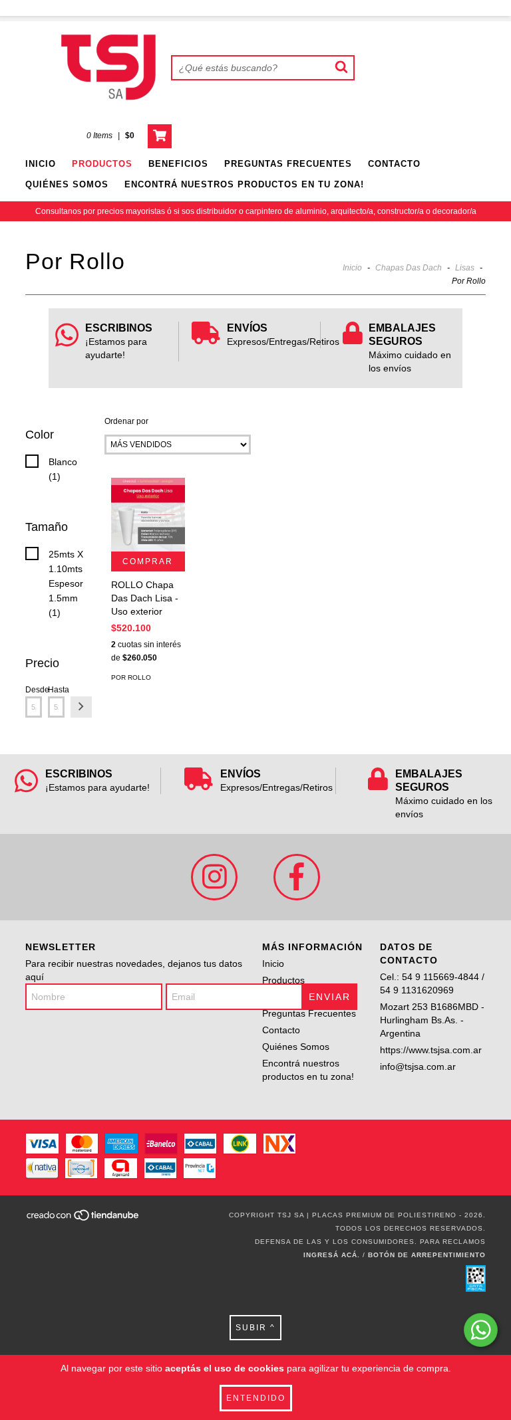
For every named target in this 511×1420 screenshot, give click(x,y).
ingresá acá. (331, 1255)
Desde (33, 689)
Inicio (40, 164)
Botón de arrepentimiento (427, 1255)
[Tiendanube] (83, 1219)
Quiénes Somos (66, 184)
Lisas (464, 267)
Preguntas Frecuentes (288, 164)
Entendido (255, 1398)
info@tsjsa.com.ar (418, 1066)
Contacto (394, 164)
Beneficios (178, 164)
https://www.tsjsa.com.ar (431, 1050)
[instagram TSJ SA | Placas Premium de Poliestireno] (214, 877)
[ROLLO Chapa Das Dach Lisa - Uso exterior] (148, 515)
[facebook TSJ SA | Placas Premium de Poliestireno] (296, 877)
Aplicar (81, 707)
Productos (102, 164)
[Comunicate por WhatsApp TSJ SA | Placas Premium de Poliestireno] (481, 1330)
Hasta (56, 689)
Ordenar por (126, 421)
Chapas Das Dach (408, 267)
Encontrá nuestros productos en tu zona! (244, 184)
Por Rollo (131, 677)
